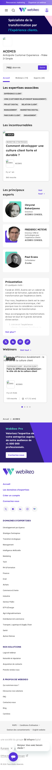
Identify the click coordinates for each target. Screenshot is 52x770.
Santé (5, 630)
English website (39, 730)
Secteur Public (8, 602)
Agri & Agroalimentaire (12, 613)
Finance (6, 573)
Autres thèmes (9, 636)
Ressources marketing (15, 2)
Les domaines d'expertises (16, 489)
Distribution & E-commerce (13, 619)
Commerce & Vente (10, 590)
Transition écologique (11, 539)
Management (8, 545)
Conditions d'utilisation (29, 725)
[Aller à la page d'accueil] (30, 10)
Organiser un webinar (37, 2)
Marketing (7, 556)
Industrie (6, 596)
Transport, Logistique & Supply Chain (17, 625)
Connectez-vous (11, 501)
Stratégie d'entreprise (11, 533)
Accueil (6, 419)
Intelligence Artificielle (12, 550)
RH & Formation (9, 568)
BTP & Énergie (8, 608)
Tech (5, 562)
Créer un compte (11, 495)
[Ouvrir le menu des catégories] (6, 10)
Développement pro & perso (14, 528)
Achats (6, 585)
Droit (5, 579)
